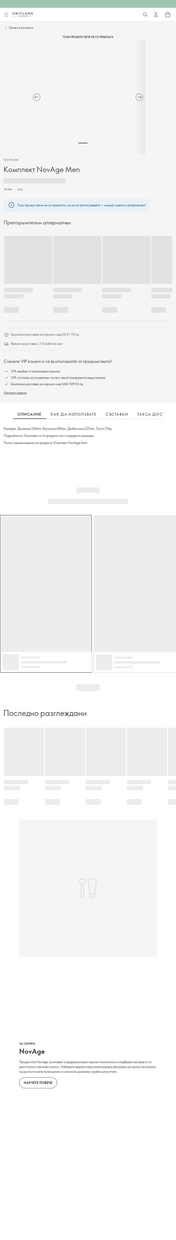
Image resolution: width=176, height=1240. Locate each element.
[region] (88, 97)
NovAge (11, 160)
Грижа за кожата (21, 27)
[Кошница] (168, 14)
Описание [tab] (29, 414)
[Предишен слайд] (36, 97)
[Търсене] (145, 14)
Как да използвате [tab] (73, 414)
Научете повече (15, 392)
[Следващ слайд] (139, 97)
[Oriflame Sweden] (22, 14)
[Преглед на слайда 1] (83, 147)
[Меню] (6, 15)
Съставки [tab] (117, 414)
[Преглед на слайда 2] (93, 147)
